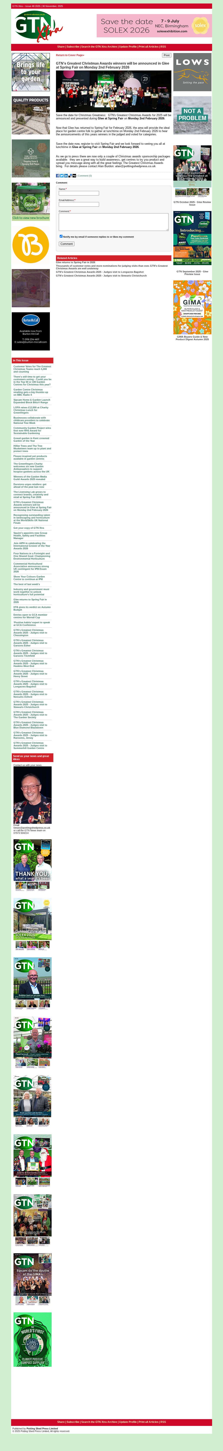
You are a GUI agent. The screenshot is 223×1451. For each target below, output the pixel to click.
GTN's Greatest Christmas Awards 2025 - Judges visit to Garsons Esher (30, 643)
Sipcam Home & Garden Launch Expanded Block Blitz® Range (32, 401)
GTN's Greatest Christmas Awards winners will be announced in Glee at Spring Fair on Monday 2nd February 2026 (32, 506)
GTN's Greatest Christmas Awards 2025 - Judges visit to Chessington (30, 633)
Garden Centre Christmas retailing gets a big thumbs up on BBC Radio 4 (31, 392)
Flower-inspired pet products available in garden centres (30, 457)
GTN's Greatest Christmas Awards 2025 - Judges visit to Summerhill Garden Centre (30, 745)
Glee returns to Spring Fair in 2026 (75, 262)
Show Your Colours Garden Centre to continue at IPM (29, 577)
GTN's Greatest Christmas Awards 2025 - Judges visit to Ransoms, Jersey (30, 735)
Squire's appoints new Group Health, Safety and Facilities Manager (30, 535)
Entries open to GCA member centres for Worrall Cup (30, 616)
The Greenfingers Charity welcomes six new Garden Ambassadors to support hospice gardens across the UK (31, 467)
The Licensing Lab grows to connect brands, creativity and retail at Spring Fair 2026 (31, 494)
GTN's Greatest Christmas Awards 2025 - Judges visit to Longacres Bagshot (30, 684)
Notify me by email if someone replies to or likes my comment (98, 236)
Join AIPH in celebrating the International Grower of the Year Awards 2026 (32, 546)
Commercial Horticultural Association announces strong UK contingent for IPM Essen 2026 (31, 567)
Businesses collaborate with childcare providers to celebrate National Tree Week (32, 420)
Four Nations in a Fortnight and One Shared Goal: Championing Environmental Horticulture (32, 556)
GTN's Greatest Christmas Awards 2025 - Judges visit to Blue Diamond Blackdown (30, 725)
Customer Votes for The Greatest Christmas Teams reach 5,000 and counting (32, 369)
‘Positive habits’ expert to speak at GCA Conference (32, 623)
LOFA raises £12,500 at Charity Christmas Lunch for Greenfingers (31, 410)
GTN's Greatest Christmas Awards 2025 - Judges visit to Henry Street (30, 674)
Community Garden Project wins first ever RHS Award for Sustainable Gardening (32, 430)
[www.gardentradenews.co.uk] (37, 43)
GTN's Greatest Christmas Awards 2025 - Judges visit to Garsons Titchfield (30, 653)
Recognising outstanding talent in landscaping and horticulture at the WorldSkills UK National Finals (32, 519)
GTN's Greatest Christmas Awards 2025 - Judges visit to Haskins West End (30, 663)
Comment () (85, 175)
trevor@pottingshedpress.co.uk (32, 827)
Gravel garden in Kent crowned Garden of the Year (31, 439)
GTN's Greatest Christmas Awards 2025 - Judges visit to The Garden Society (30, 715)
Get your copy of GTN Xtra (29, 528)
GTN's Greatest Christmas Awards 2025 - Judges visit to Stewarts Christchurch (30, 704)
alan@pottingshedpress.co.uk (135, 166)
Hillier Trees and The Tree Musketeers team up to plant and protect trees (32, 448)
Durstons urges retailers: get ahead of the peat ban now (30, 485)
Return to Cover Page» (70, 55)
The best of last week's (27, 584)
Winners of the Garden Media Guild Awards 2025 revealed (30, 478)
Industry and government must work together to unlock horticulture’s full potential (31, 592)
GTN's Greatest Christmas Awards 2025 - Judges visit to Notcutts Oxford (30, 694)
